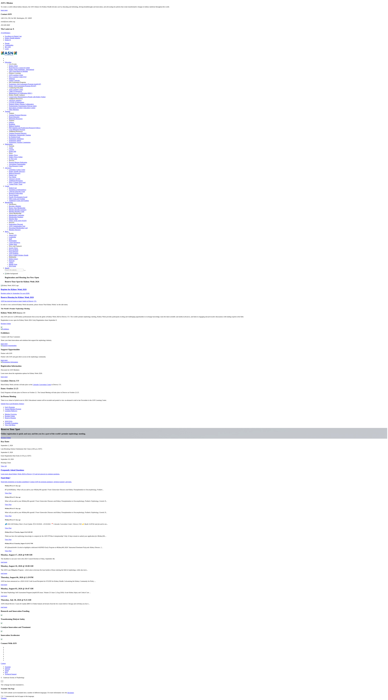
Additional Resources (16, 180)
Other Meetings (14, 109)
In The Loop (13, 159)
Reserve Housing (10, 418)
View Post (8, 493)
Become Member (15, 206)
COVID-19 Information (16, 102)
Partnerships (13, 241)
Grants (7, 186)
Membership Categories (16, 215)
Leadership (12, 237)
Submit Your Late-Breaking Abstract (12, 404)
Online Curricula (14, 80)
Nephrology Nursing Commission (20, 142)
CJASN (11, 149)
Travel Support (13, 195)
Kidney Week (13, 66)
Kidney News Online (16, 157)
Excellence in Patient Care (13, 36)
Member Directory (15, 230)
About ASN (13, 235)
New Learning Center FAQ (17, 77)
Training (7, 111)
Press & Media (13, 250)
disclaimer (70, 693)
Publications (9, 144)
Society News (13, 248)
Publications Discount (16, 224)
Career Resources (14, 242)
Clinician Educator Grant (17, 191)
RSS (6, 672)
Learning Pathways (11, 411)
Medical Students (14, 126)
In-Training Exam (14, 137)
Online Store (13, 244)
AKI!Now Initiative (15, 100)
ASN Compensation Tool (17, 226)
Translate (8, 667)
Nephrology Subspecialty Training (20, 135)
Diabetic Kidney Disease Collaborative (21, 104)
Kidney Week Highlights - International (21, 69)
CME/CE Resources (15, 91)
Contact (3, 663)
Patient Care (13, 175)
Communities (9, 45)
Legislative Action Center (17, 170)
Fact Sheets (12, 177)
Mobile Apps (13, 264)
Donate (7, 43)
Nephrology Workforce (16, 139)
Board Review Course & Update (19, 68)
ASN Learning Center (16, 75)
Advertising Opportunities (17, 164)
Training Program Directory (18, 133)
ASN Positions (13, 253)
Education (8, 62)
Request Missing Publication (18, 162)
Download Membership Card (18, 228)
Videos (11, 262)
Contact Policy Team (15, 184)
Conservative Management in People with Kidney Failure (27, 97)
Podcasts (11, 261)
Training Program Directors (17, 115)
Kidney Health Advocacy (17, 171)
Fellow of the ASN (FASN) (18, 220)
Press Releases (13, 251)
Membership (9, 202)
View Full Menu (10, 425)
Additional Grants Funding (19, 200)
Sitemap (7, 669)
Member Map (13, 219)
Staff (10, 239)
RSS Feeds (12, 266)
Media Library (13, 259)
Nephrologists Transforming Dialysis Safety (23, 106)
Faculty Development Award (18, 197)
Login (7, 49)
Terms (7, 670)
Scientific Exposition (11, 423)
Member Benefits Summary (17, 210)
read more (4, 562)
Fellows (11, 122)
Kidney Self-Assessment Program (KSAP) (22, 86)
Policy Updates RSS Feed (17, 182)
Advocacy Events (14, 179)
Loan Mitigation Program (17, 129)
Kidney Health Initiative (12, 38)
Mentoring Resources (16, 119)
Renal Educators (14, 117)
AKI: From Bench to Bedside (18, 71)
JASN (11, 148)
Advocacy (8, 168)
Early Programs (10, 407)
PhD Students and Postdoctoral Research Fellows (24, 128)
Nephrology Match (15, 140)
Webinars (12, 78)
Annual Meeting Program (13, 409)
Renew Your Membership (17, 208)
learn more (4, 10)
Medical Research (14, 173)
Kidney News (13, 155)
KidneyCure (13, 188)
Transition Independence (17, 190)
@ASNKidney (5, 33)
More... (7, 231)
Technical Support (10, 674)
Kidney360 (12, 151)
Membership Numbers (16, 217)
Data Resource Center (16, 166)
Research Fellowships (16, 193)
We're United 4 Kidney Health (18, 255)
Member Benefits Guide (16, 211)
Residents (12, 124)
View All (4, 466)
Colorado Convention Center (42, 384)
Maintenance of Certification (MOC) (20, 93)
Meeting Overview (11, 414)
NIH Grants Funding (17, 199)
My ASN (8, 47)
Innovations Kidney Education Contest (22, 108)
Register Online (6, 323)
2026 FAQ (8, 421)
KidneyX (8, 40)
